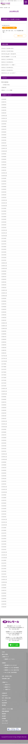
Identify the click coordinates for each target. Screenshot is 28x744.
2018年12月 (4, 323)
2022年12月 (4, 200)
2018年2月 (3, 350)
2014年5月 (3, 473)
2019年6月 (3, 306)
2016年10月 (4, 394)
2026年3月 (3, 110)
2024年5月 (3, 162)
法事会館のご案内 (6, 678)
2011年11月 (4, 555)
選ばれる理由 (5, 654)
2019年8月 (3, 301)
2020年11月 (4, 265)
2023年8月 (3, 181)
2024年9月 (3, 154)
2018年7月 (3, 336)
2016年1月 (3, 418)
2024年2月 (3, 167)
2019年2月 (3, 317)
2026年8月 (3, 99)
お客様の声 (3, 87)
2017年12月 (4, 355)
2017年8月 (3, 366)
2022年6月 (3, 216)
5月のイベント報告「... (8, 64)
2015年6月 (3, 437)
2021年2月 (3, 257)
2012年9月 (3, 527)
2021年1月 (3, 260)
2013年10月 (4, 492)
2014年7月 (3, 467)
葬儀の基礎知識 (4, 82)
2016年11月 (4, 391)
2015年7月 (3, 435)
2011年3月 (3, 571)
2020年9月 (3, 271)
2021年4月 (3, 252)
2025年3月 (3, 140)
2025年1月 (3, 143)
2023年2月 (3, 194)
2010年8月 (3, 587)
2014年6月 (3, 470)
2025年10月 (4, 121)
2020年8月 (3, 274)
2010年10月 (4, 582)
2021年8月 (3, 241)
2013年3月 (3, 511)
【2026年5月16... (7, 67)
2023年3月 (3, 192)
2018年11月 (4, 325)
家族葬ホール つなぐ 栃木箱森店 (12, 667)
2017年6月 (3, 372)
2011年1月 (3, 574)
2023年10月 (4, 175)
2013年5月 (3, 505)
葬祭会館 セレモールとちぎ (11, 665)
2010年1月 (3, 606)
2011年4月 (3, 568)
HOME (3, 652)
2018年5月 (3, 342)
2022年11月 (4, 203)
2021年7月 (3, 244)
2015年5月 (3, 440)
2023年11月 (4, 173)
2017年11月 (4, 358)
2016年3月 (3, 413)
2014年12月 (4, 454)
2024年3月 (3, 164)
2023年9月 (3, 178)
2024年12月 (4, 145)
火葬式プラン (7, 684)
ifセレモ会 (4, 700)
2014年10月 (4, 459)
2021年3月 (3, 254)
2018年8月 (3, 334)
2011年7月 (3, 563)
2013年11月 (4, 489)
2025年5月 (3, 134)
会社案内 (4, 716)
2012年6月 (3, 535)
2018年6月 (3, 339)
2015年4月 (3, 443)
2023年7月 (3, 184)
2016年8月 (3, 399)
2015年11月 (4, 424)
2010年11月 (4, 579)
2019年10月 (4, 295)
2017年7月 (3, 369)
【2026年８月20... (7, 48)
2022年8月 (3, 211)
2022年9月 (3, 208)
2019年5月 (3, 309)
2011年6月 (3, 566)
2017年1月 (3, 385)
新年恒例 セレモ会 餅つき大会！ (11, 19)
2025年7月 (3, 129)
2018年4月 (3, 344)
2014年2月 (3, 481)
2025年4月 (3, 137)
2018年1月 (3, 353)
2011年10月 (4, 557)
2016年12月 (4, 388)
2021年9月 (3, 238)
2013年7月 (3, 500)
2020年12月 (4, 263)
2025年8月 (3, 126)
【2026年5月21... (7, 70)
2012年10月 (4, 525)
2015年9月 (3, 429)
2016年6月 (3, 405)
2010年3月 (3, 601)
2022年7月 (3, 214)
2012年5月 (3, 538)
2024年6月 (3, 159)
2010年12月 (4, 576)
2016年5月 (3, 407)
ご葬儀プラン (5, 682)
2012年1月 (3, 549)
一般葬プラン (7, 689)
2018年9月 (3, 331)
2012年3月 (3, 544)
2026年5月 (3, 107)
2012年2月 (3, 546)
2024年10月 (4, 151)
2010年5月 (3, 596)
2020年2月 (3, 284)
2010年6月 (3, 593)
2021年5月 (3, 249)
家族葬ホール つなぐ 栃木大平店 (12, 670)
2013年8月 (3, 497)
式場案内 (4, 663)
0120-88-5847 (15, 629)
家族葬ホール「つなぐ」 (10, 659)
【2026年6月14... (7, 62)
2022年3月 (3, 222)
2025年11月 (4, 118)
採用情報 (4, 718)
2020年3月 (3, 282)
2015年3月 (3, 445)
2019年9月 (3, 298)
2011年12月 (4, 552)
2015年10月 (4, 426)
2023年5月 (3, 189)
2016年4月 (3, 410)
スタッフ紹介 (5, 720)
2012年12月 (4, 519)
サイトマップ (5, 723)
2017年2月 (3, 383)
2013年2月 (3, 514)
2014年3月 (3, 478)
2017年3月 (3, 380)
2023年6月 (3, 186)
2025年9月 (3, 123)
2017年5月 (3, 375)
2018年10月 (4, 328)
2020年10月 (4, 268)
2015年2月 (3, 448)
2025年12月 (4, 115)
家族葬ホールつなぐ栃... (8, 56)
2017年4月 (3, 377)
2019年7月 (3, 304)
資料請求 (4, 705)
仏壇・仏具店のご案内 (7, 676)
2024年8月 (3, 156)
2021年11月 (4, 233)
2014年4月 (3, 475)
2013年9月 (3, 495)
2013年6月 (3, 503)
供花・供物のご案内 (6, 698)
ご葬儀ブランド (5, 656)
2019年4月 (3, 312)
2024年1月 (3, 170)
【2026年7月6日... (7, 51)
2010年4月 (3, 598)
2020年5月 (3, 279)
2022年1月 (3, 227)
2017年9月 (3, 364)
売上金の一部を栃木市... (8, 54)
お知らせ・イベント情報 (6, 90)
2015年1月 (3, 451)
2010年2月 (3, 604)
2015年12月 (4, 421)
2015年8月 (3, 432)
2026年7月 (3, 102)
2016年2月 (3, 415)
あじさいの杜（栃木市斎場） (11, 672)
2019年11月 (4, 293)
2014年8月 (3, 465)
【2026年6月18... (7, 59)
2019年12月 (4, 290)
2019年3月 (3, 314)
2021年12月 (4, 230)
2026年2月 (3, 113)
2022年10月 (4, 205)
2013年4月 (3, 508)
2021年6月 (3, 246)
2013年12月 (4, 486)
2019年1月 (3, 320)
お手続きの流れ (6, 84)
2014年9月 (3, 462)
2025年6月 (3, 132)
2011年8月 (3, 560)
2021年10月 (4, 235)
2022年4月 (3, 219)
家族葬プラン (7, 687)
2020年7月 (3, 276)
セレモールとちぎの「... (8, 73)
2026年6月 (3, 104)
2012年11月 (4, 522)
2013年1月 (3, 516)
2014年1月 (3, 484)
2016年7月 (3, 402)
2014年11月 (4, 456)
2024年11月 (4, 148)
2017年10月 (4, 361)
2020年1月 (3, 287)
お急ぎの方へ (5, 695)
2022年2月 (3, 224)
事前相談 (4, 713)
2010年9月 (3, 585)
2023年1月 (3, 197)
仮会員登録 (4, 702)
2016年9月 (3, 396)
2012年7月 (3, 533)
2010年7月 (3, 590)
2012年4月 (3, 541)
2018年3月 (3, 347)
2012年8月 (3, 530)
